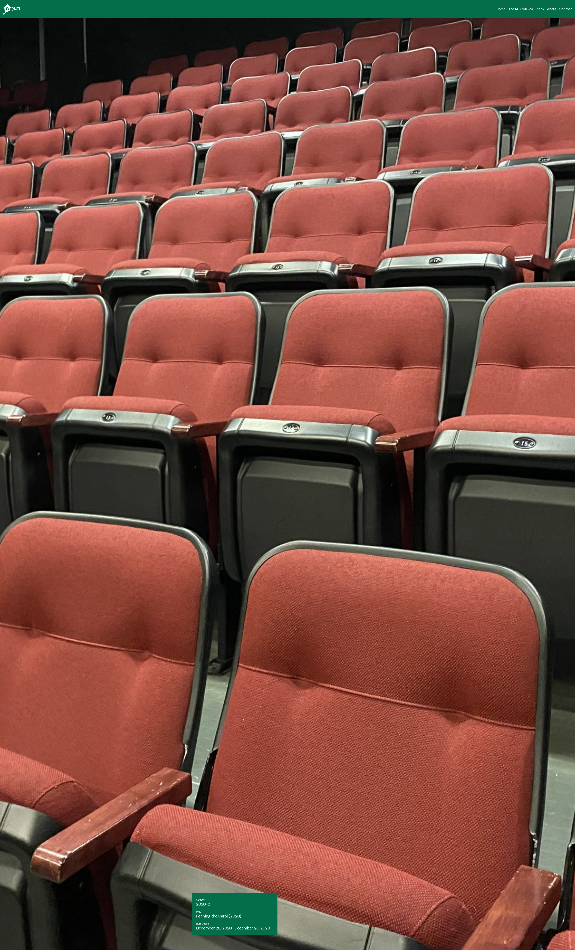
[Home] (11, 9)
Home (501, 9)
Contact (565, 9)
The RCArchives (520, 9)
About (551, 9)
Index (540, 9)
